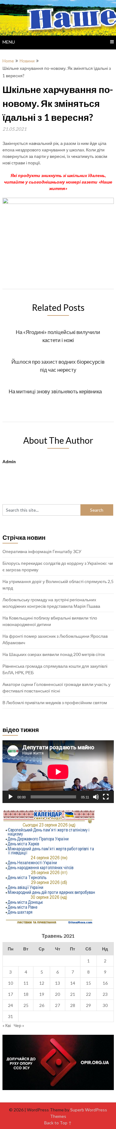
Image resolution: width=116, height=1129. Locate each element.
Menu (8, 41)
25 (26, 1005)
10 (10, 983)
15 (88, 983)
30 (105, 1005)
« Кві (6, 1025)
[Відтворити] (10, 797)
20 (57, 994)
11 (26, 983)
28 (72, 1005)
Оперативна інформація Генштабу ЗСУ (41, 551)
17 (10, 994)
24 (10, 1005)
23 (105, 994)
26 (41, 1005)
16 (105, 983)
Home (8, 60)
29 (88, 1005)
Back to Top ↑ (58, 1122)
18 (26, 994)
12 (41, 983)
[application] (58, 771)
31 (10, 1016)
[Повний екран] (106, 797)
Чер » (19, 1025)
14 (72, 983)
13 (57, 983)
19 (41, 994)
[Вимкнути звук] (96, 797)
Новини (27, 60)
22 (88, 994)
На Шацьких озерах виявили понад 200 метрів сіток (53, 654)
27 (57, 1005)
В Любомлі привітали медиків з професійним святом (54, 702)
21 (72, 994)
